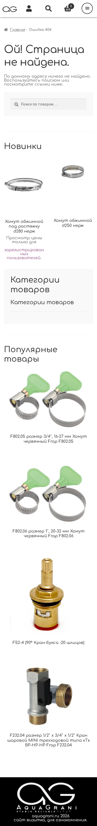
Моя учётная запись (29, 8)
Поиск (48, 8)
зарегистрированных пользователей (24, 254)
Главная (17, 30)
